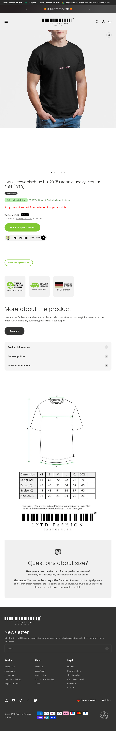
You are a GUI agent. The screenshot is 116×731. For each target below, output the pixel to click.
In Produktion (18, 200)
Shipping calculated (24, 218)
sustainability (40, 675)
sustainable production (18, 262)
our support (59, 320)
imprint (70, 666)
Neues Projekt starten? (22, 227)
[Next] (89, 9)
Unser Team (40, 671)
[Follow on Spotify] (35, 700)
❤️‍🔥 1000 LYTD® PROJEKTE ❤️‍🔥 (58, 9)
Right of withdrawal (75, 679)
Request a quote (11, 683)
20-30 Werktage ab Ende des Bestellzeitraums (50, 200)
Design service (10, 666)
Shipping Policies (74, 675)
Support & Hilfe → (105, 2)
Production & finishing (44, 679)
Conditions (72, 683)
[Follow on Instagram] (6, 700)
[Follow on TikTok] (21, 700)
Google (68, 2)
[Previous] (26, 9)
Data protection (74, 671)
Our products (12, 250)
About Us (39, 666)
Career (37, 683)
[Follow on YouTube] (14, 700)
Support (14, 331)
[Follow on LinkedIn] (28, 700)
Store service (10, 671)
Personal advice (11, 675)
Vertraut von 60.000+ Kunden (83, 2)
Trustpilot (32, 2)
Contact (70, 687)
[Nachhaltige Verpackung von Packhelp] (104, 715)
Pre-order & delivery (13, 679)
